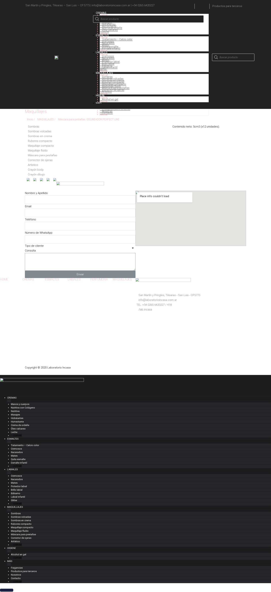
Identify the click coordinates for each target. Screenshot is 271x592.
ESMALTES (52, 279)
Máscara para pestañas (71, 119)
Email (28, 206)
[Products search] (148, 17)
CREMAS (28, 279)
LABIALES (74, 279)
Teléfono (30, 219)
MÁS (9, 561)
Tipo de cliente (34, 245)
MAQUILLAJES (45, 119)
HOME (4, 279)
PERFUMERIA (99, 279)
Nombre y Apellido (36, 193)
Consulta (30, 250)
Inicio (30, 119)
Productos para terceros (227, 6)
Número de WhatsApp (38, 232)
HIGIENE (11, 548)
